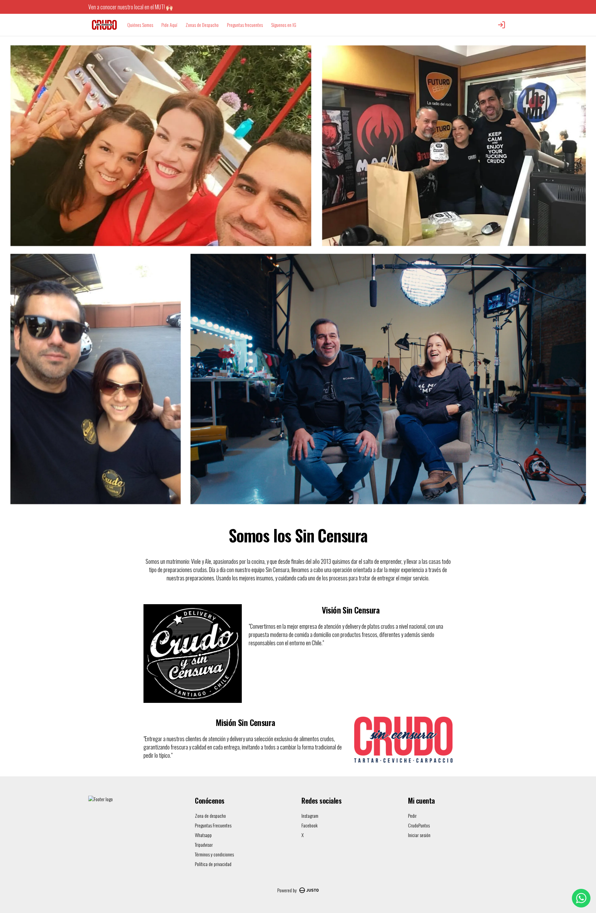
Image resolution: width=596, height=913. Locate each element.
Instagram (309, 815)
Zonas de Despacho (202, 24)
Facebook (309, 825)
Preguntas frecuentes (245, 24)
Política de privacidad (213, 863)
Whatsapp (203, 834)
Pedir (412, 815)
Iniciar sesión (419, 835)
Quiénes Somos (140, 24)
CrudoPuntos (419, 825)
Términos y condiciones (214, 854)
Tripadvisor (204, 844)
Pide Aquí (169, 24)
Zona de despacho (210, 815)
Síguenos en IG (283, 24)
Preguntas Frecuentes (213, 825)
